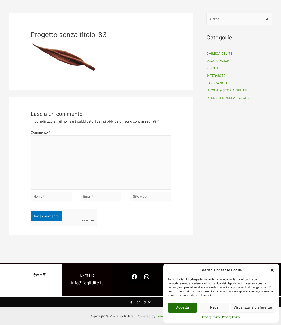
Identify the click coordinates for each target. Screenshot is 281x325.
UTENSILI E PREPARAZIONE (227, 98)
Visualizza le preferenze (253, 307)
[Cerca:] (239, 19)
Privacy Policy (211, 317)
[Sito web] (150, 197)
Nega (214, 307)
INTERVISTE (215, 76)
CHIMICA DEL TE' (219, 53)
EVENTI (212, 68)
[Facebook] (134, 276)
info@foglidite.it (87, 282)
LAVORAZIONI (217, 83)
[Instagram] (146, 276)
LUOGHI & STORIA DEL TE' (226, 90)
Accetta (182, 307)
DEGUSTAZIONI (218, 61)
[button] (272, 270)
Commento (40, 132)
